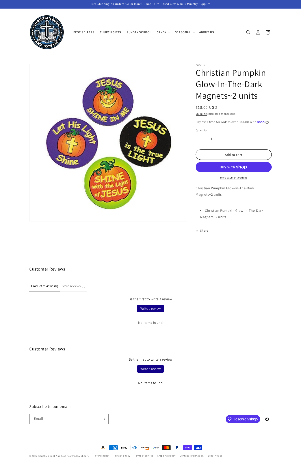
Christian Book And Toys (52, 455)
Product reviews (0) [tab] (44, 286)
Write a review (150, 308)
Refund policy (102, 455)
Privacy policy (122, 455)
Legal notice (215, 455)
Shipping (201, 113)
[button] (163, 32)
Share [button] (204, 230)
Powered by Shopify (78, 455)
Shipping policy (166, 455)
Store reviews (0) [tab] (73, 286)
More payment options (233, 177)
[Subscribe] (103, 419)
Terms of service (143, 455)
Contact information (192, 455)
